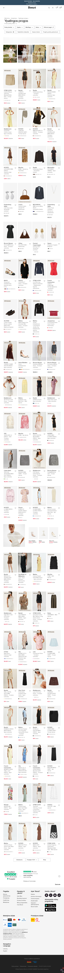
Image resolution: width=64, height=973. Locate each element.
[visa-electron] (24, 920)
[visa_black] (10, 920)
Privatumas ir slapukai (32, 966)
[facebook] (46, 895)
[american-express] (10, 925)
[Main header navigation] (4, 7)
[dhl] (33, 920)
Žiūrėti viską (57, 884)
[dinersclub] (5, 925)
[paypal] (5, 920)
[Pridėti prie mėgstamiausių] (15, 91)
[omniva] (37, 920)
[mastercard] (14, 920)
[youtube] (55, 895)
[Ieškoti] (49, 7)
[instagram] (50, 895)
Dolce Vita (51, 540)
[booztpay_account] (14, 925)
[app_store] (50, 910)
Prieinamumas (23, 966)
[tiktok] (59, 895)
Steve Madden (32, 540)
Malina (40, 540)
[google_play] (50, 906)
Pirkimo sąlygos (15, 966)
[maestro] (19, 920)
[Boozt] (32, 7)
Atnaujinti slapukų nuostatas (45, 966)
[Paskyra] (53, 7)
